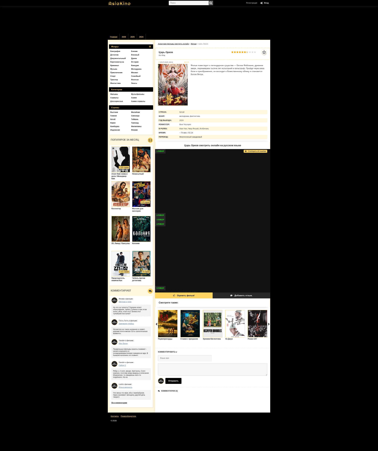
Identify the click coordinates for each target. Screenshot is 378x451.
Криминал (114, 65)
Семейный (135, 76)
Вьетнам (114, 112)
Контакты (115, 416)
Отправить (173, 381)
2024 (141, 37)
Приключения (116, 73)
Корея (112, 123)
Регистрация (251, 3)
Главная (113, 37)
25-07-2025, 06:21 (166, 62)
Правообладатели (128, 416)
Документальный (118, 58)
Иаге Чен (183, 129)
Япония (134, 130)
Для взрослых (116, 101)
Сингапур (135, 116)
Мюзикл (134, 73)
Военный (135, 55)
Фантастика (115, 83)
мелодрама (184, 116)
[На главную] (122, 2)
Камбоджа (114, 126)
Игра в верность (125, 387)
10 (255, 52)
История (135, 62)
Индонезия (115, 130)
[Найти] (211, 3)
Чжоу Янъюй (193, 129)
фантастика (195, 116)
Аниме (134, 98)
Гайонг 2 (122, 365)
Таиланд (135, 123)
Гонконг (113, 116)
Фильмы (114, 94)
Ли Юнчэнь (204, 129)
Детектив (114, 55)
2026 (124, 37)
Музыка (113, 69)
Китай (181, 112)
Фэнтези (135, 80)
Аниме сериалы (138, 101)
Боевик (134, 51)
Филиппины (136, 126)
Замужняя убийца (126, 324)
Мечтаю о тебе (125, 302)
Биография (115, 51)
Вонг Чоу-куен (185, 124)
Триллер (114, 80)
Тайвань (134, 119)
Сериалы (114, 98)
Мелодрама (136, 69)
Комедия (135, 65)
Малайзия (135, 112)
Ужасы (134, 83)
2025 (133, 37)
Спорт (113, 76)
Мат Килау (123, 343)
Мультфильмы (137, 94)
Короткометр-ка (117, 62)
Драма (134, 58)
